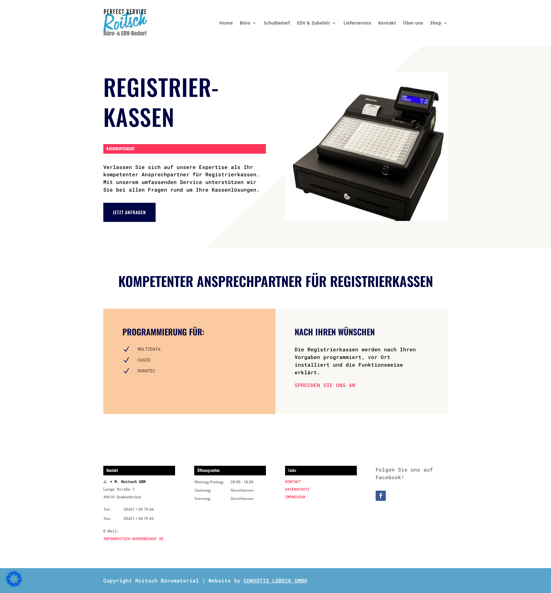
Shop (435, 23)
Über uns (413, 23)
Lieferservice (357, 23)
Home (226, 23)
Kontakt (387, 23)
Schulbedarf (277, 23)
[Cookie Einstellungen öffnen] (14, 585)
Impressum (295, 496)
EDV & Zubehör (313, 23)
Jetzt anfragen (129, 212)
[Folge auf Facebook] (381, 496)
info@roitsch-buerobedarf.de (133, 538)
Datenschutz (297, 489)
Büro (245, 23)
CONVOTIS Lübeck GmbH (275, 580)
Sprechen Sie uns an (325, 385)
